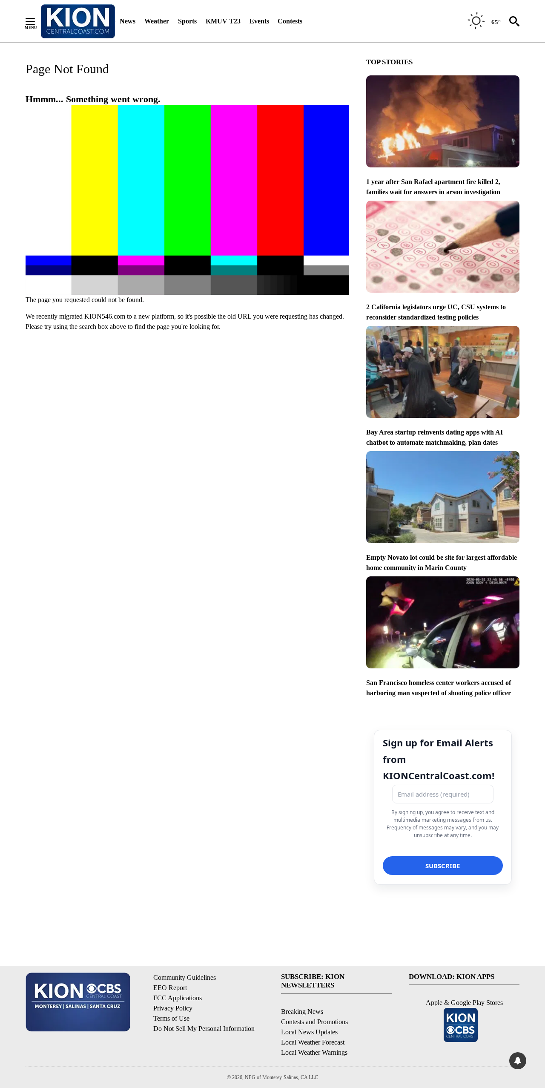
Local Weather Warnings (314, 1052)
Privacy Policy (172, 1008)
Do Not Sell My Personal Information (204, 1028)
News (127, 21)
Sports (187, 21)
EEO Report (170, 987)
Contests (290, 21)
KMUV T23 (223, 21)
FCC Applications (177, 998)
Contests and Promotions (314, 1021)
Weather (156, 21)
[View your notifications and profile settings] (517, 1060)
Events (259, 21)
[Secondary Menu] (37, 21)
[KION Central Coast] (78, 21)
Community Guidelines (184, 977)
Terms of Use (171, 1018)
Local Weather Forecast (312, 1042)
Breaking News (302, 1011)
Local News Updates (309, 1032)
